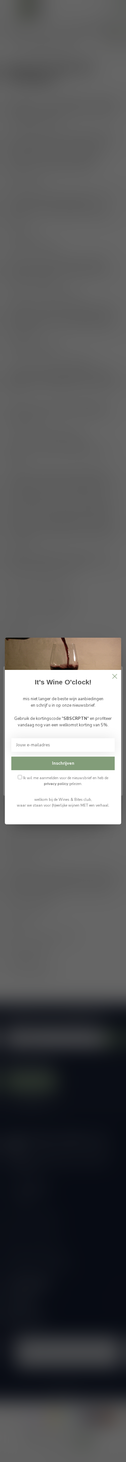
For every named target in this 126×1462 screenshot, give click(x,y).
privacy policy (56, 783)
